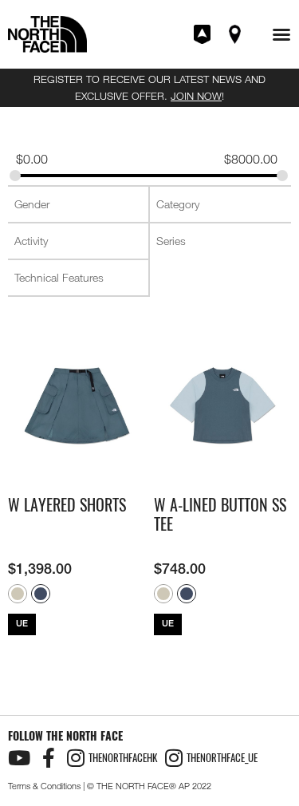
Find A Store (236, 34)
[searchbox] (79, 204)
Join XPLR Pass (203, 34)
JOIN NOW (196, 95)
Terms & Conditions (44, 786)
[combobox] (78, 204)
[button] (281, 34)
